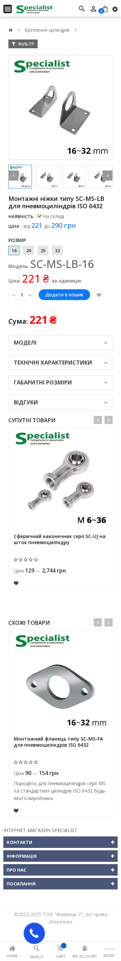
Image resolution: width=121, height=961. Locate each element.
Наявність (20, 216)
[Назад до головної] (10, 30)
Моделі (25, 342)
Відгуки (26, 402)
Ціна (13, 226)
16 (14, 250)
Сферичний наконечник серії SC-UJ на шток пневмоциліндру (60, 539)
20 (28, 250)
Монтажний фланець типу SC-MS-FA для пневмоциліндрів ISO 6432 (58, 742)
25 (43, 250)
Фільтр (25, 44)
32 (57, 250)
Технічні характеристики (53, 362)
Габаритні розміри (43, 382)
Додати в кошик (64, 294)
